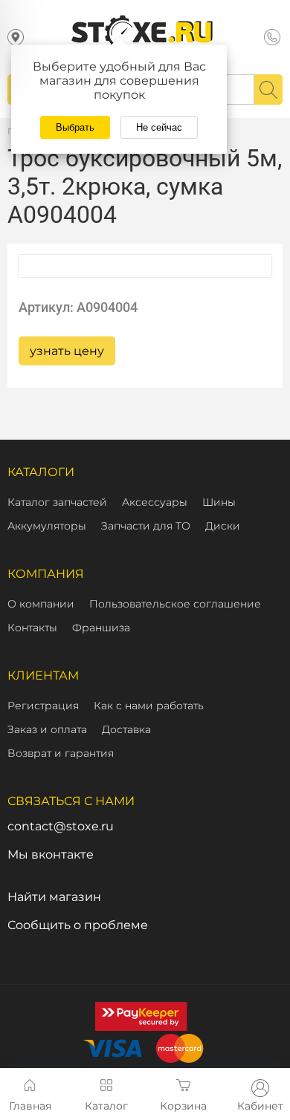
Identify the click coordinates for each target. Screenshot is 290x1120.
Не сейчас (159, 127)
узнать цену (67, 351)
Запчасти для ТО (145, 526)
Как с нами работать (149, 705)
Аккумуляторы (46, 526)
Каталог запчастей (57, 502)
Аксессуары (154, 502)
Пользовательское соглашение (175, 604)
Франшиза (101, 627)
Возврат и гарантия (60, 753)
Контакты (32, 627)
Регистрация (43, 705)
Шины (219, 502)
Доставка (126, 729)
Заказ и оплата (47, 729)
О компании (40, 604)
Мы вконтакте (50, 854)
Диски (222, 526)
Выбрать (75, 127)
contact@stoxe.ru (60, 826)
